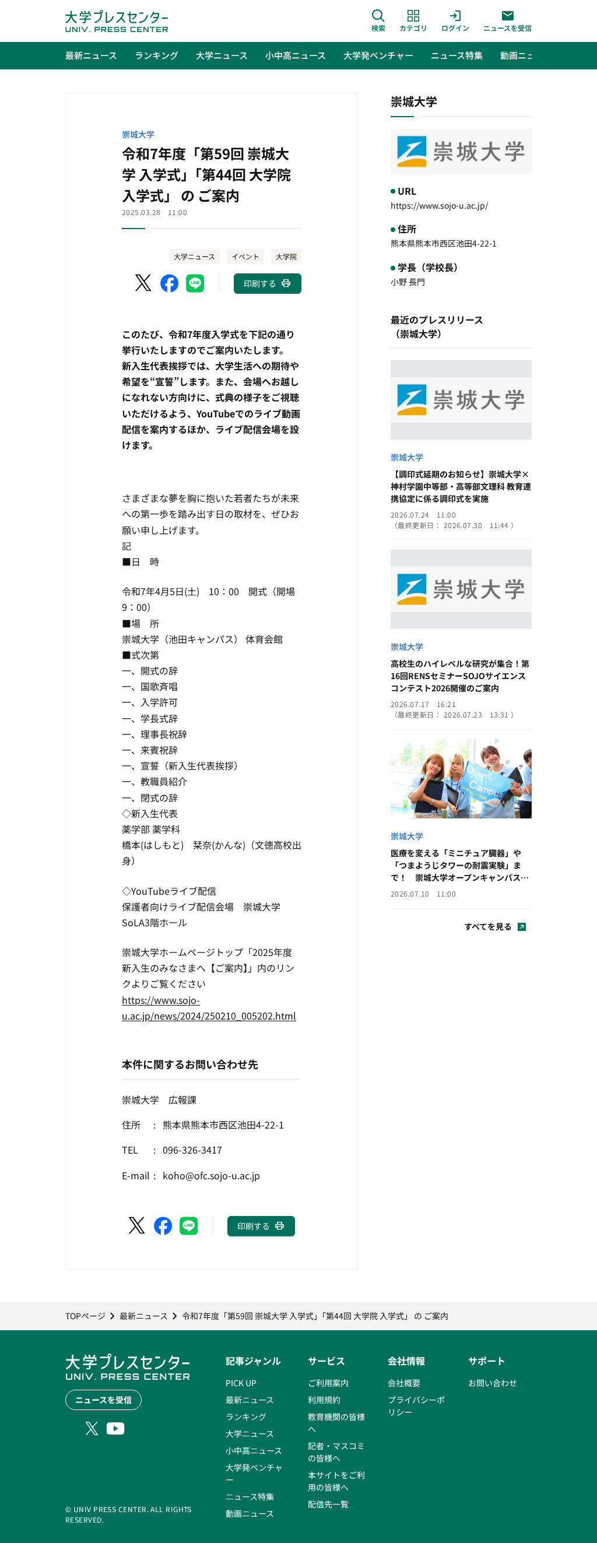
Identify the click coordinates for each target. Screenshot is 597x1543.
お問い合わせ (492, 1383)
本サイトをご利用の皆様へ (336, 1481)
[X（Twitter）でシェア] (144, 283)
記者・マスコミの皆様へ (336, 1452)
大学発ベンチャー (254, 1473)
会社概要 (404, 1383)
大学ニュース (194, 256)
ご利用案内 (328, 1383)
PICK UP (241, 1383)
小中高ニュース (254, 1450)
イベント (245, 256)
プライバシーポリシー (416, 1406)
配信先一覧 (328, 1504)
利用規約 (324, 1399)
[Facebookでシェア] (169, 283)
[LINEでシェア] (195, 283)
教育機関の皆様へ (336, 1423)
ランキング (246, 1416)
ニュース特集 (250, 1496)
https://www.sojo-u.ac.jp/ (439, 205)
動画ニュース (250, 1513)
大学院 (286, 256)
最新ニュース (250, 1399)
